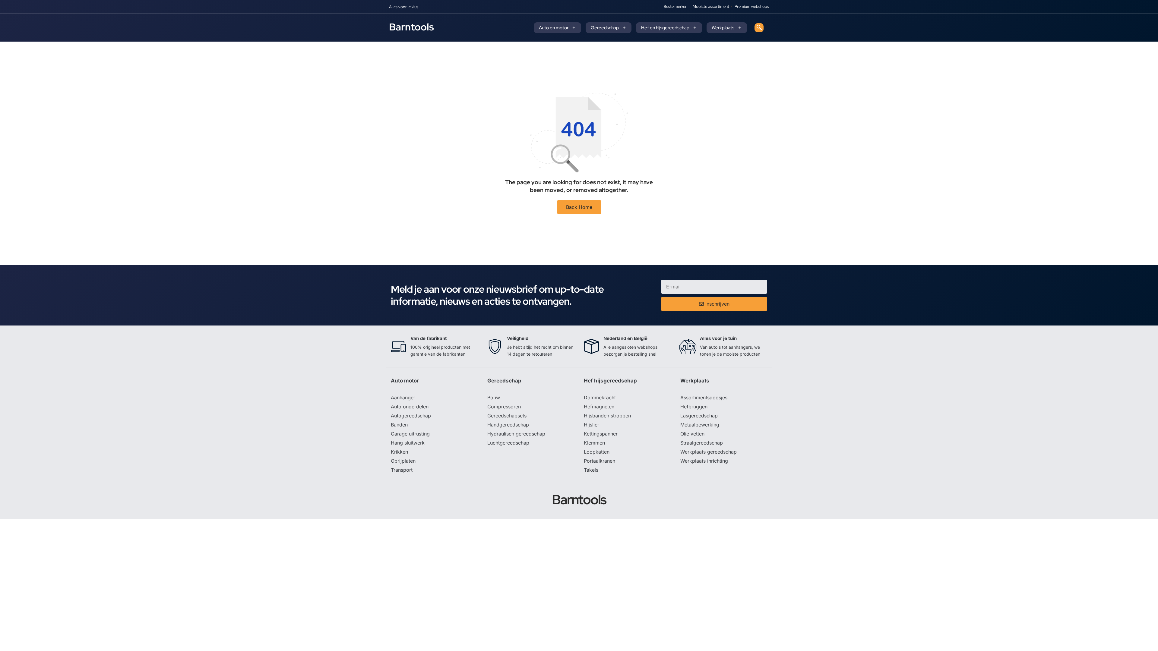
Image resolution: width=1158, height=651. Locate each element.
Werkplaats (723, 28)
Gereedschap (605, 28)
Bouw (493, 398)
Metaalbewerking (699, 425)
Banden (399, 425)
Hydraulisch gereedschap (516, 434)
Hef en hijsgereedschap (665, 28)
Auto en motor (553, 28)
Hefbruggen (693, 407)
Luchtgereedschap (508, 443)
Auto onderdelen (410, 407)
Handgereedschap (508, 425)
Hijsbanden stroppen (607, 416)
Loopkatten (596, 452)
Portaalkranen (599, 461)
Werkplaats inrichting (704, 461)
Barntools (411, 26)
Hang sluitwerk (408, 443)
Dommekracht (600, 398)
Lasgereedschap (699, 416)
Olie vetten (692, 434)
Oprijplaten (403, 461)
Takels (591, 470)
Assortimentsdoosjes (703, 398)
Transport (402, 470)
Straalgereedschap (701, 443)
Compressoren (504, 407)
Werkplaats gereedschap (708, 452)
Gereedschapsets (507, 416)
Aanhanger (403, 398)
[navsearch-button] (759, 27)
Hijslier (591, 425)
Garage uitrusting (410, 434)
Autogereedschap (411, 416)
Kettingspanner (601, 434)
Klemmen (594, 443)
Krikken (399, 452)
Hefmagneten (599, 407)
